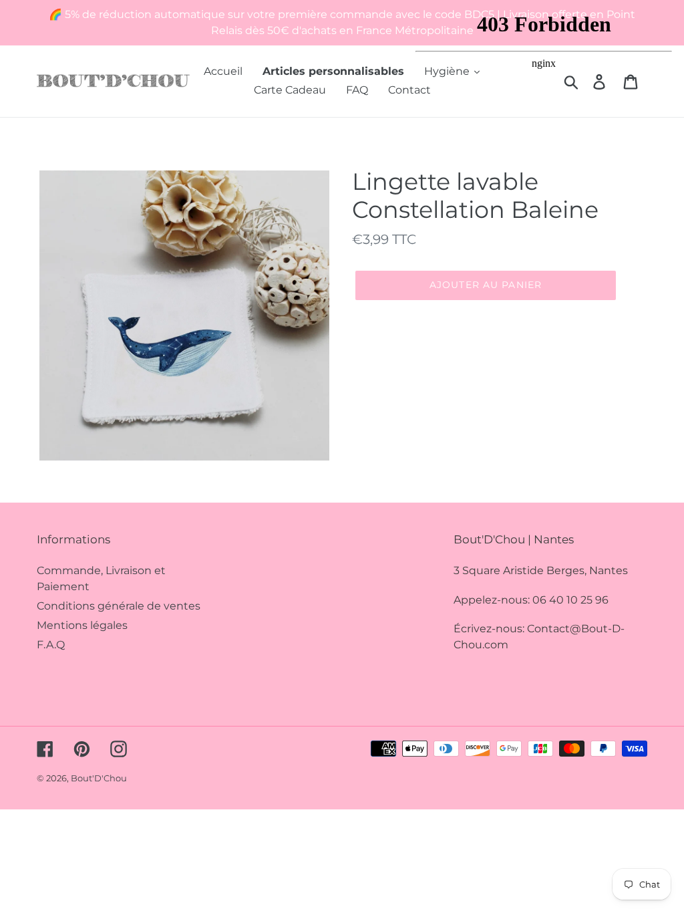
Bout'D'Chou (99, 778)
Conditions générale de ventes (118, 606)
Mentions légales (82, 625)
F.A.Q (51, 644)
